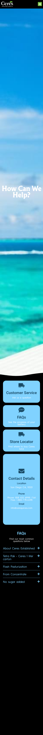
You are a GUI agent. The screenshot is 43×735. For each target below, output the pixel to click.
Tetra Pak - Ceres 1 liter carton (18, 557)
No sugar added (14, 581)
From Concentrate (14, 574)
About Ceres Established (19, 548)
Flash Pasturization (15, 566)
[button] (40, 4)
